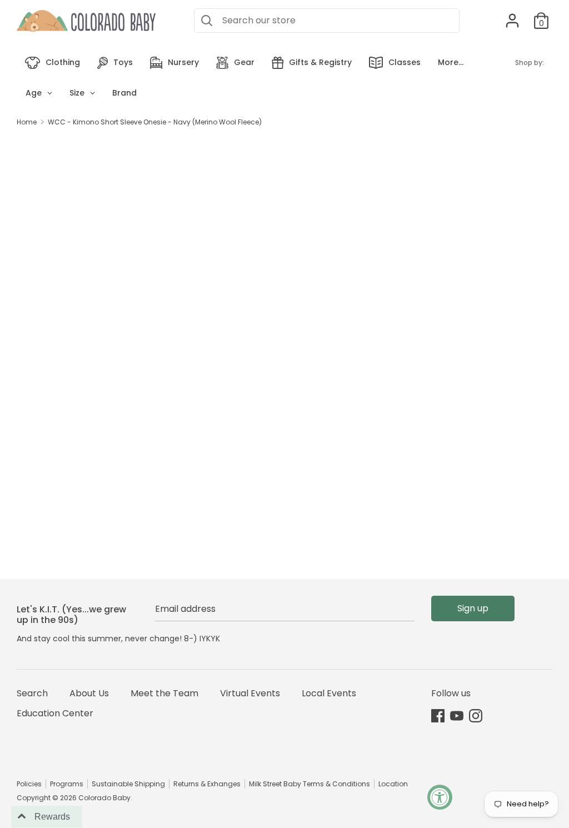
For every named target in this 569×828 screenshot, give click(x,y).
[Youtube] (456, 715)
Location (393, 784)
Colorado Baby (104, 797)
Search (32, 693)
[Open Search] (206, 20)
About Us (89, 693)
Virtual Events (250, 693)
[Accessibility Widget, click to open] (439, 797)
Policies (29, 784)
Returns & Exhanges (207, 784)
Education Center (55, 713)
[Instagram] (475, 715)
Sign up (472, 608)
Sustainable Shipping (128, 784)
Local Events (329, 693)
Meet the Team (164, 693)
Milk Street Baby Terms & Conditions (309, 784)
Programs (66, 784)
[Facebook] (438, 715)
